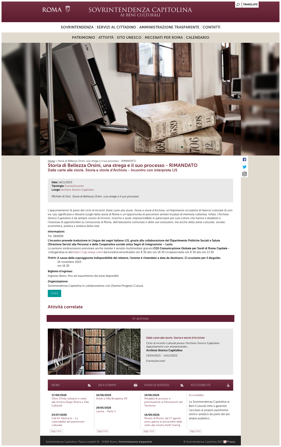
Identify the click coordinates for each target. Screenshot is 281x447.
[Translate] (228, 4)
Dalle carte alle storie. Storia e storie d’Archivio (175, 337)
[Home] (140, 12)
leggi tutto (56, 431)
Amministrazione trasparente (169, 27)
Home (51, 161)
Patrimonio (83, 37)
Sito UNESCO (129, 37)
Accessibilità (196, 395)
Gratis (54, 293)
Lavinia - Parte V (106, 411)
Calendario (197, 37)
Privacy (231, 441)
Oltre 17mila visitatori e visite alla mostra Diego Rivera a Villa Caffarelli (70, 402)
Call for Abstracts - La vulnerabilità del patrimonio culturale (68, 422)
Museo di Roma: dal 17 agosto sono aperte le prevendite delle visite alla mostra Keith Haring (163, 422)
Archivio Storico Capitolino (77, 189)
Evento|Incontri (74, 186)
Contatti (211, 27)
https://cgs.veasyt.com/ (88, 252)
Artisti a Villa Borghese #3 (111, 398)
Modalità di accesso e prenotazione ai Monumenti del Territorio (163, 402)
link (232, 370)
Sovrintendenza (77, 27)
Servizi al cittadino (116, 27)
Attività (106, 37)
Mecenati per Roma (164, 37)
